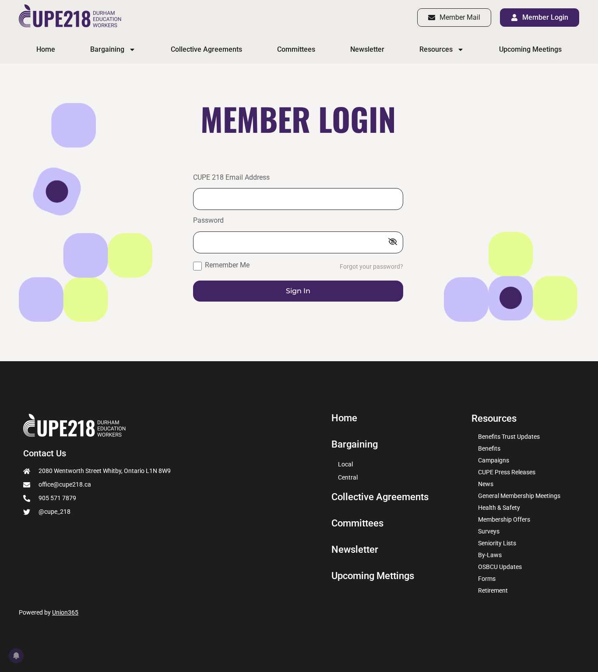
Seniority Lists (497, 543)
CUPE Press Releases (506, 472)
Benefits (489, 448)
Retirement (493, 590)
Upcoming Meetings (530, 49)
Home (45, 49)
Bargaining (107, 49)
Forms (487, 578)
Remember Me (226, 265)
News (485, 483)
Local (345, 464)
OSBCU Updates (500, 566)
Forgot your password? (371, 266)
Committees (296, 49)
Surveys (489, 531)
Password (208, 220)
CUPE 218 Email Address (231, 177)
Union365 (65, 612)
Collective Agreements (206, 49)
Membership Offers (504, 519)
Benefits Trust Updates (509, 436)
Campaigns (493, 460)
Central (348, 477)
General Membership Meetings (519, 495)
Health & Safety (499, 507)
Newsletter (367, 49)
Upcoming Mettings (372, 576)
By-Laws (490, 554)
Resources (436, 49)
